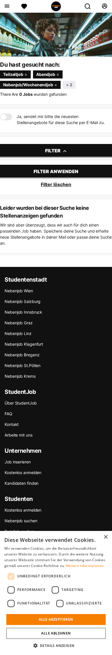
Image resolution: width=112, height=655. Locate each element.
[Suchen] (89, 6)
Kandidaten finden (21, 483)
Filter (53, 151)
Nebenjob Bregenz (22, 354)
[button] (56, 645)
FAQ (8, 413)
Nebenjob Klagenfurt (24, 344)
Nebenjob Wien (19, 290)
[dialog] (56, 593)
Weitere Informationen (85, 565)
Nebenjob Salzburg (22, 301)
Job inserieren (18, 461)
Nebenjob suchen (21, 520)
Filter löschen (56, 184)
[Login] (104, 6)
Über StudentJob (21, 403)
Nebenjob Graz (19, 322)
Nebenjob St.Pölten (22, 365)
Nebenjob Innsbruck (23, 312)
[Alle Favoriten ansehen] (24, 6)
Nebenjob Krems (20, 376)
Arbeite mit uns (18, 435)
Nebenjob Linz (18, 333)
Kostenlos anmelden (23, 472)
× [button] (105, 537)
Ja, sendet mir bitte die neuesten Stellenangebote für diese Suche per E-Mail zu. (61, 119)
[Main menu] (6, 6)
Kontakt (12, 424)
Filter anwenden (56, 171)
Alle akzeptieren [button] (56, 619)
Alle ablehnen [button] (56, 633)
